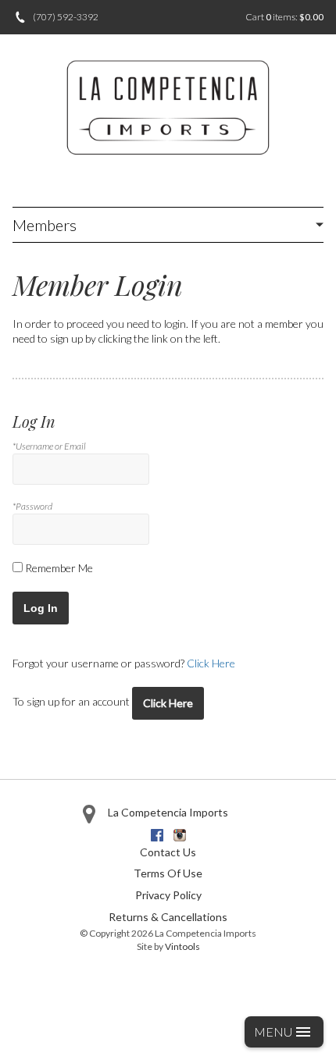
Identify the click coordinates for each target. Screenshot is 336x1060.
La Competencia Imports (168, 812)
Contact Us (168, 852)
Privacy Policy (168, 895)
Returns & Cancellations (168, 916)
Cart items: (284, 17)
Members (45, 224)
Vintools (182, 946)
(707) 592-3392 (65, 17)
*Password (32, 506)
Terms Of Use (168, 873)
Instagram (179, 835)
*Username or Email (49, 446)
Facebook (157, 835)
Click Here (211, 663)
